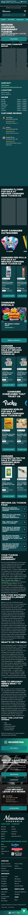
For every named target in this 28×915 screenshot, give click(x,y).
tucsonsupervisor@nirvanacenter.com (11, 87)
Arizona (5, 861)
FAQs (2, 849)
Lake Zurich (4, 892)
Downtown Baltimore (20, 892)
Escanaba (3, 881)
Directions (4, 846)
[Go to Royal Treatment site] (16, 853)
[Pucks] (9, 403)
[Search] (24, 15)
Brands (3, 834)
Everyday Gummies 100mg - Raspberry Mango (8, 436)
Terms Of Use (11, 907)
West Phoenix (18, 868)
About (13, 827)
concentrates (4, 582)
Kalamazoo (4, 886)
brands (10, 583)
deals (19, 661)
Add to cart (9, 296)
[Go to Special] (14, 314)
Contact (13, 829)
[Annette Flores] (3, 138)
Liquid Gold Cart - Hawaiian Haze (8, 373)
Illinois (4, 889)
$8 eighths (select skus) (12, 324)
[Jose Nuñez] (3, 118)
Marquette (17, 879)
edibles (16, 580)
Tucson (16, 866)
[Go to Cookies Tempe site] (15, 845)
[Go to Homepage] (14, 818)
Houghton (4, 883)
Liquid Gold (5, 371)
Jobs (2, 853)
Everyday (4, 432)
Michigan (5, 873)
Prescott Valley (19, 863)
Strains (3, 838)
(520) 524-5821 (5, 85)
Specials (3, 829)
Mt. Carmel (4, 901)
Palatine (3, 894)
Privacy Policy (4, 907)
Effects (3, 836)
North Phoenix (5, 871)
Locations (14, 831)
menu (16, 576)
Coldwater (4, 879)
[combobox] (12, 15)
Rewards (13, 834)
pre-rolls (7, 580)
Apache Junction (5, 863)
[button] (16, 2)
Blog (2, 844)
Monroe (17, 883)
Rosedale (17, 894)
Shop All (3, 827)
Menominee (18, 881)
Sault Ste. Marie (19, 886)
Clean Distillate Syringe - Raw (22, 483)
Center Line (4, 876)
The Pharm (4, 280)
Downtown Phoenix (6, 866)
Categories (4, 831)
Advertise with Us (16, 836)
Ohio (17, 897)
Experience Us (5, 851)
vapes (12, 580)
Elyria (16, 900)
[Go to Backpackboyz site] (16, 849)
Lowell (16, 876)
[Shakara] (3, 128)
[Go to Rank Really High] (14, 913)
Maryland (19, 889)
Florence (3, 868)
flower (3, 580)
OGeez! (4, 481)
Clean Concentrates (22, 481)
